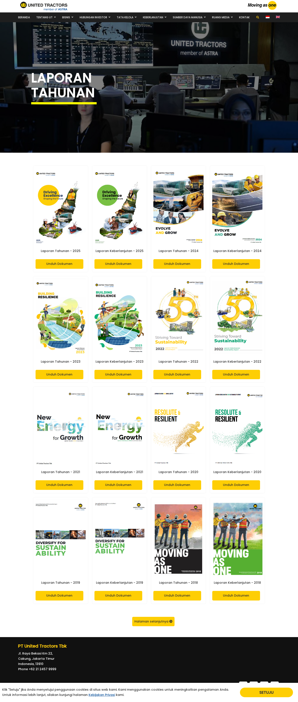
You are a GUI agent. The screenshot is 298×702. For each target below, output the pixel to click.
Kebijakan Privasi (102, 695)
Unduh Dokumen (59, 264)
